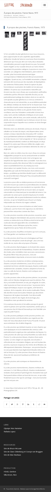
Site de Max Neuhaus (12, 455)
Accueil (15, 15)
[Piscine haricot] (32, 34)
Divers (22, 15)
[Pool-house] (19, 33)
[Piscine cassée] (38, 33)
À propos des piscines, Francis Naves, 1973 (21, 13)
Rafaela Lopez (9, 431)
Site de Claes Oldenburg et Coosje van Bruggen (23, 451)
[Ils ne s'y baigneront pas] (13, 34)
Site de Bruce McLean (12, 448)
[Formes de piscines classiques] (25, 41)
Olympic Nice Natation (13, 428)
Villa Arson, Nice (10, 475)
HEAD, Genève (10, 471)
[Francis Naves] (7, 35)
